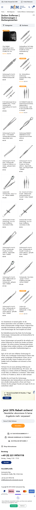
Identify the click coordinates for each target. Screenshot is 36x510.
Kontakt (6, 462)
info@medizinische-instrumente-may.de (12, 480)
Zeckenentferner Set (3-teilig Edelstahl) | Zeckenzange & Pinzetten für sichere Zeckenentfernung (26, 49)
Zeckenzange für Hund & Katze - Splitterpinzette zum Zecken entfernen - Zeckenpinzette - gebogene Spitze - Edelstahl (9, 280)
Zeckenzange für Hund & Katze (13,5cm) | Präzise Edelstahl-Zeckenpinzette (9, 75)
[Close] (34, 496)
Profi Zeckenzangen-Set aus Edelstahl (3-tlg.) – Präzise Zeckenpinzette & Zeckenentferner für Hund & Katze (9, 105)
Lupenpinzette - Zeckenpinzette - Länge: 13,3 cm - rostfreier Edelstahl (9, 193)
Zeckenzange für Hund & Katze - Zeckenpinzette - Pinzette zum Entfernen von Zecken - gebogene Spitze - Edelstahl (9, 164)
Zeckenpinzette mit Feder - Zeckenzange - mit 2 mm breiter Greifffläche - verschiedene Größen (25, 222)
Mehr (16, 502)
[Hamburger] (2, 7)
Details (7, 398)
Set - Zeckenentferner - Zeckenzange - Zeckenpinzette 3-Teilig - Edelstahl (25, 76)
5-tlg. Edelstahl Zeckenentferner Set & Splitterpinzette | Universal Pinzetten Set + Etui (9, 49)
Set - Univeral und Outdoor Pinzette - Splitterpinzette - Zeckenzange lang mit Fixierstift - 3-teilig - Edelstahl (26, 194)
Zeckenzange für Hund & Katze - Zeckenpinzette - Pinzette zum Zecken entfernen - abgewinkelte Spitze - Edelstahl (9, 251)
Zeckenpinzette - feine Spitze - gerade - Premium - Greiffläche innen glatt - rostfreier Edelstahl (26, 279)
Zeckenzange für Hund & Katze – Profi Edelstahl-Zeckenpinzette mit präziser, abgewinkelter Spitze (9, 135)
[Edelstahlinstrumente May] (18, 7)
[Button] (29, 7)
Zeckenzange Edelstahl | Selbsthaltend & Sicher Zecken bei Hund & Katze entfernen (25, 135)
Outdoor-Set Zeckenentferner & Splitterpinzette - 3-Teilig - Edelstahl (25, 309)
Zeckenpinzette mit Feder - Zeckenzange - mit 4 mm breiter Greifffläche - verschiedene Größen (9, 222)
